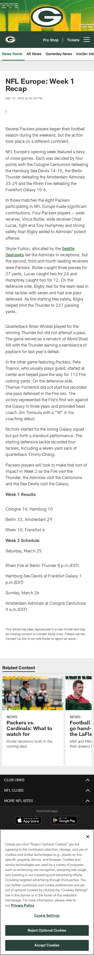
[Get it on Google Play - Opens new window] (64, 822)
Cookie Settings (47, 915)
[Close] (87, 836)
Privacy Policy (22, 905)
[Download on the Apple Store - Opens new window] (28, 820)
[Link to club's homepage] (10, 37)
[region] (47, 892)
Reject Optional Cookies (47, 930)
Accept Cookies (47, 945)
